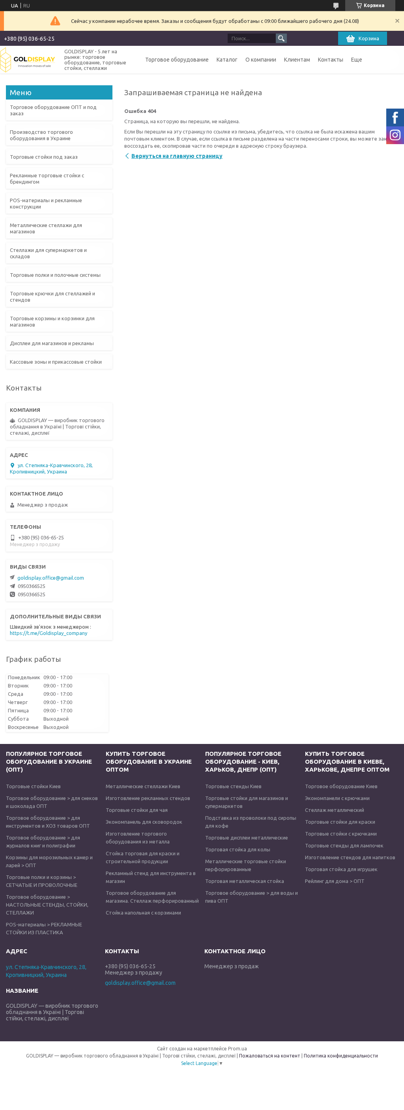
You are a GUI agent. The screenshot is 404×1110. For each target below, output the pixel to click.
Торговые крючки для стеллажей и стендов (52, 296)
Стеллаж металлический (334, 810)
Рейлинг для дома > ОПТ (335, 881)
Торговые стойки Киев (33, 786)
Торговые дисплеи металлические (246, 837)
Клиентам (297, 59)
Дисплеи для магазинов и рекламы (52, 343)
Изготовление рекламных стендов (148, 798)
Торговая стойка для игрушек (341, 869)
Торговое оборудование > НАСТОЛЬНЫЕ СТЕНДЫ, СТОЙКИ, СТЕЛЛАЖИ (47, 904)
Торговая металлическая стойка (244, 881)
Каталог (227, 59)
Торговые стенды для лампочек (344, 845)
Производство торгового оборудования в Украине (41, 135)
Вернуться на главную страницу (177, 156)
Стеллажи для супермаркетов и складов (48, 253)
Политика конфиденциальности (341, 1055)
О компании (260, 59)
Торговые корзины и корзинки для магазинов (52, 321)
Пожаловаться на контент (269, 1055)
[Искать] (281, 38)
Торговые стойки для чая (137, 810)
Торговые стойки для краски (340, 822)
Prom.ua (237, 1048)
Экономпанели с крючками (337, 798)
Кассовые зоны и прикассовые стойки (56, 361)
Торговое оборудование (177, 59)
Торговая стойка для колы (237, 849)
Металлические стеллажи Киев (143, 786)
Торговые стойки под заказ (44, 157)
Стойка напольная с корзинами (143, 912)
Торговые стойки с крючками (341, 833)
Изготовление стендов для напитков (350, 857)
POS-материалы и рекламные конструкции (46, 203)
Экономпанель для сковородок (144, 822)
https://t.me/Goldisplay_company (48, 633)
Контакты (330, 59)
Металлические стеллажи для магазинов (46, 228)
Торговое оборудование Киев (341, 786)
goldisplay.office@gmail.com (50, 577)
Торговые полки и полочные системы (55, 275)
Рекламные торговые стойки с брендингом (47, 178)
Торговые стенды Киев (233, 786)
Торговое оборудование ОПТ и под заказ (53, 110)
